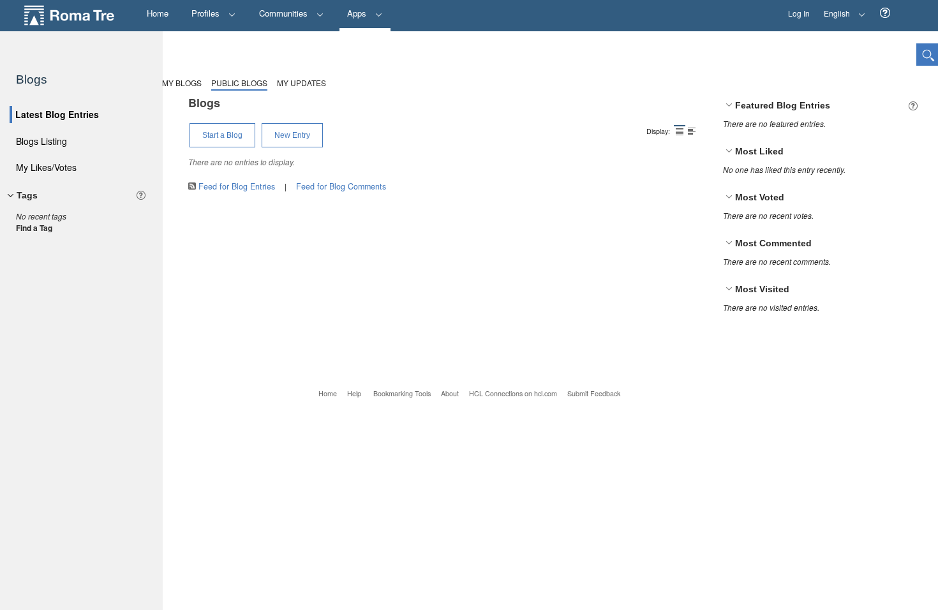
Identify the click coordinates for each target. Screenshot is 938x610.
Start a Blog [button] (222, 135)
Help (354, 393)
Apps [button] (358, 13)
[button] (885, 13)
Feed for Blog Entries (236, 186)
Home (327, 393)
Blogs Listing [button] (41, 141)
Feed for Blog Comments (341, 186)
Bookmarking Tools (402, 393)
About (450, 393)
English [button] (833, 9)
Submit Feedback (593, 393)
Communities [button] (284, 13)
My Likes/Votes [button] (46, 167)
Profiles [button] (206, 13)
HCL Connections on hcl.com (513, 393)
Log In (799, 13)
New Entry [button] (292, 135)
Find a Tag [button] (34, 228)
